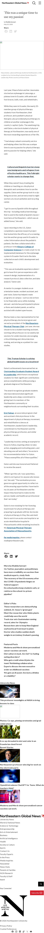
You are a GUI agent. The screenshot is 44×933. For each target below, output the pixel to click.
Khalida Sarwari (11, 22)
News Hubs (5, 867)
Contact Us (5, 851)
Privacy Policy (6, 926)
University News (7, 819)
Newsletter (5, 863)
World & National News (10, 822)
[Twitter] (15, 31)
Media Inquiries (6, 860)
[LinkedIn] (10, 31)
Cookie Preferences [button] (8, 929)
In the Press (5, 857)
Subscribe (35, 893)
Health (3, 841)
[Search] (41, 884)
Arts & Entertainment (9, 832)
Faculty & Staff (6, 876)
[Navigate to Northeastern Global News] (22, 816)
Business (3, 835)
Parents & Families (8, 870)
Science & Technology (9, 826)
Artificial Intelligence (9, 838)
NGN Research (6, 873)
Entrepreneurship (7, 829)
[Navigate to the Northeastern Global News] (16, 3)
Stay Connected (5, 888)
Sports (3, 848)
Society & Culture (7, 845)
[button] (34, 3)
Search (2, 880)
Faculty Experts (6, 854)
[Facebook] (6, 31)
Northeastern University (17, 921)
